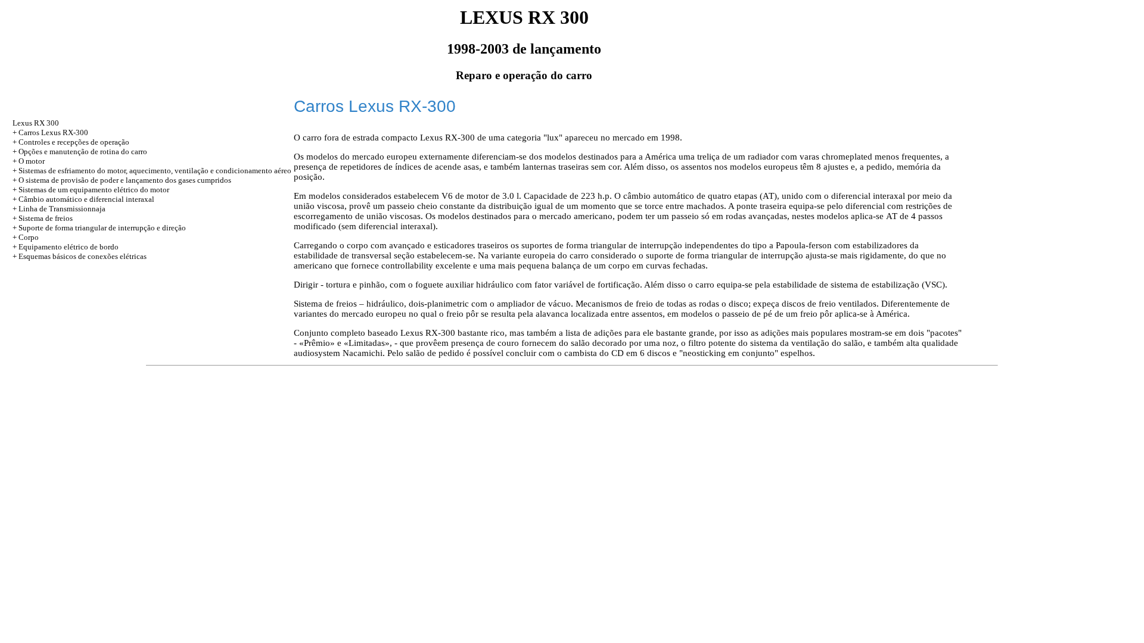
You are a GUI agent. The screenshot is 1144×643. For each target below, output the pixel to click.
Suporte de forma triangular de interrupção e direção (102, 227)
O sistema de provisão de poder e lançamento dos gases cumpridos (124, 180)
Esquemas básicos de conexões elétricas (82, 256)
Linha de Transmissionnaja (61, 208)
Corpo (28, 237)
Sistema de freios (45, 218)
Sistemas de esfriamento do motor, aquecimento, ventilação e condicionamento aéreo (154, 170)
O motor (31, 161)
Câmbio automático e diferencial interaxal (86, 199)
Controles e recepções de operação (73, 142)
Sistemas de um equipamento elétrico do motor (93, 189)
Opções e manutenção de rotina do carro (82, 151)
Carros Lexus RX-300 (53, 132)
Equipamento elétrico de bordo (68, 246)
